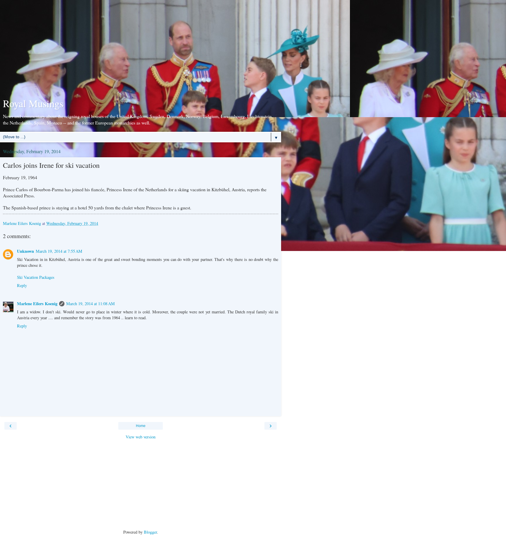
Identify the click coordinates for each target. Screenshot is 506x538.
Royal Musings (33, 103)
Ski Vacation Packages (35, 277)
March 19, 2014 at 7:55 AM (59, 251)
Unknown (25, 251)
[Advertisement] (140, 50)
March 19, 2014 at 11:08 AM (90, 303)
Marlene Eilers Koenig (37, 303)
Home (141, 426)
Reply (22, 285)
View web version (140, 437)
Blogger (150, 532)
